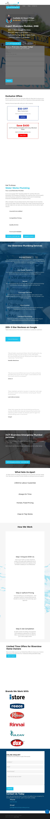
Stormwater (8, 21)
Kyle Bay (7, 38)
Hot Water (7, 16)
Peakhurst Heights (9, 30)
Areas (24, 5)
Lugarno (7, 37)
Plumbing (7, 24)
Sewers (7, 19)
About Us (12, 5)
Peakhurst (7, 32)
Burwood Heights (9, 48)
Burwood (7, 49)
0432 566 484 (13, 801)
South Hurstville (9, 27)
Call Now (23, 117)
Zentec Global (16, 816)
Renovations (8, 22)
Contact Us (34, 5)
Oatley (7, 33)
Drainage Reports (9, 18)
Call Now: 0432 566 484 (12, 7)
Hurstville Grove (9, 41)
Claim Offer (23, 135)
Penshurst (7, 29)
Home (7, 5)
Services (18, 5)
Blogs (29, 5)
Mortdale (7, 35)
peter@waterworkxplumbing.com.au (19, 807)
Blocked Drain (8, 15)
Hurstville (7, 43)
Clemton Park (8, 46)
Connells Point (8, 44)
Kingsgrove (8, 40)
